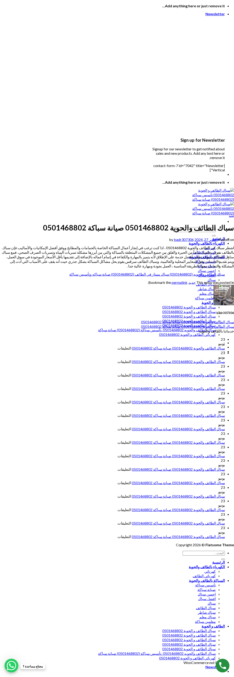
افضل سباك (207, 598)
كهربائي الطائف (204, 576)
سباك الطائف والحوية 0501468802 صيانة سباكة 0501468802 (187, 322)
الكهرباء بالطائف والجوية (207, 243)
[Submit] (214, 235)
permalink (179, 282)
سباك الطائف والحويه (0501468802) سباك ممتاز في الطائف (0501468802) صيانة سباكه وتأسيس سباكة (147, 274)
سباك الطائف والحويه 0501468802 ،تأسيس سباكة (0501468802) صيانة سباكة (157, 330)
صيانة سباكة (206, 589)
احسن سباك (207, 270)
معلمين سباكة (205, 298)
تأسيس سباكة (205, 585)
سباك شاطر (207, 289)
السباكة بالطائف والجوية (207, 580)
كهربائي (210, 571)
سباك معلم (207, 293)
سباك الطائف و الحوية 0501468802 (189, 307)
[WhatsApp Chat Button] (11, 665)
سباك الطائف (206, 608)
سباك (211, 279)
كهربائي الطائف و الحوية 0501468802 (187, 334)
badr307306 (184, 239)
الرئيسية (218, 562)
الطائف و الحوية (213, 302)
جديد (231, 215)
